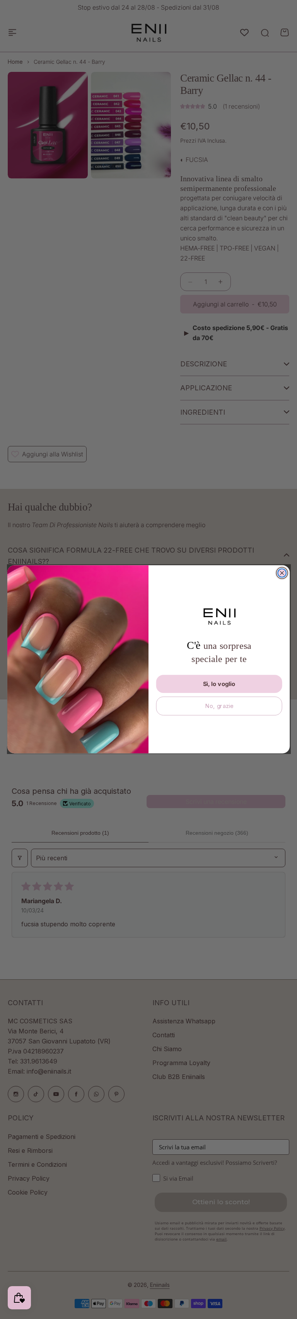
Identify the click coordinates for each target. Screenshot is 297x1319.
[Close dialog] (282, 573)
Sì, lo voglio (219, 684)
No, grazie (219, 706)
